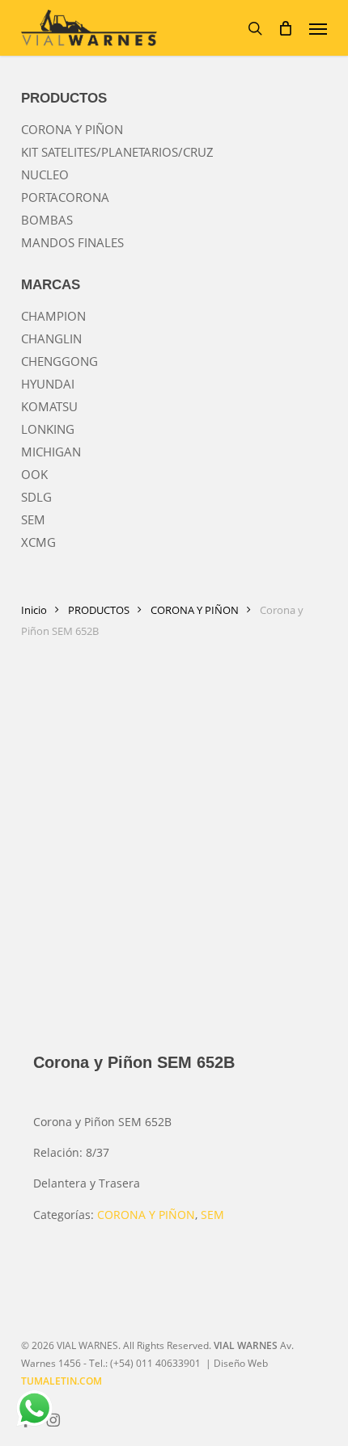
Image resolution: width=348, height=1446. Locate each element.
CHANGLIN (51, 338)
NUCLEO (45, 174)
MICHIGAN (51, 451)
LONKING (47, 429)
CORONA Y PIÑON (72, 129)
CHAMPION (53, 316)
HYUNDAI (47, 384)
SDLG (36, 497)
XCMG (38, 542)
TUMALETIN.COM (61, 1381)
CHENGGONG (59, 361)
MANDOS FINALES (72, 242)
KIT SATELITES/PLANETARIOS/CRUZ (117, 152)
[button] (318, 28)
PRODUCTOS (98, 610)
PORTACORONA (65, 197)
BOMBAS (47, 220)
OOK (34, 474)
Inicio (34, 610)
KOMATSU (49, 406)
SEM (33, 519)
